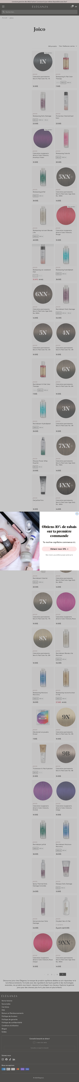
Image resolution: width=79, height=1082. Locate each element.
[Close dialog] (77, 513)
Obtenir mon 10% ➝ (59, 548)
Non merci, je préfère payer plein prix (59, 555)
